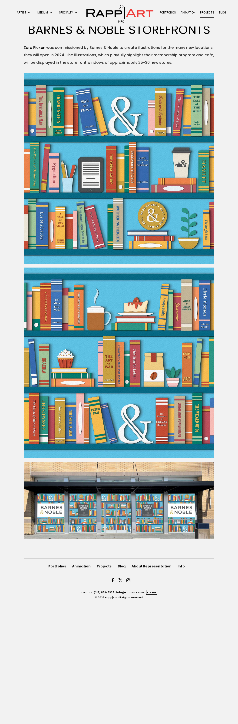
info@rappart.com (130, 592)
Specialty (66, 12)
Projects (207, 12)
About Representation (152, 566)
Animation (188, 12)
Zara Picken (34, 47)
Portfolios (168, 12)
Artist (21, 12)
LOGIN (151, 592)
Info (121, 21)
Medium (42, 12)
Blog (222, 12)
